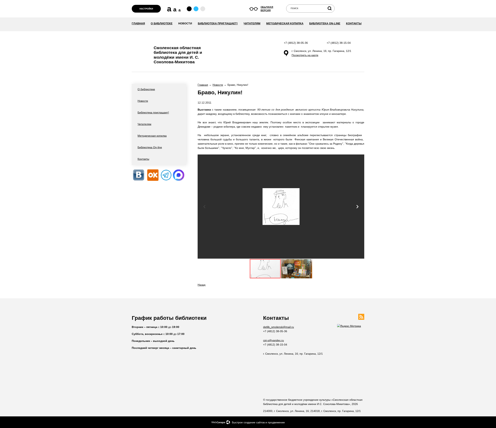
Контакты (354, 23)
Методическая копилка (284, 23)
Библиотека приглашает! (218, 23)
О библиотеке (161, 23)
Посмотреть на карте (305, 55)
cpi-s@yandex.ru (273, 340)
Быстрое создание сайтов (248, 422)
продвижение (276, 422)
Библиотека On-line (324, 23)
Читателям (252, 23)
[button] (357, 206)
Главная (138, 23)
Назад (201, 284)
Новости (185, 23)
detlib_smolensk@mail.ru (278, 327)
